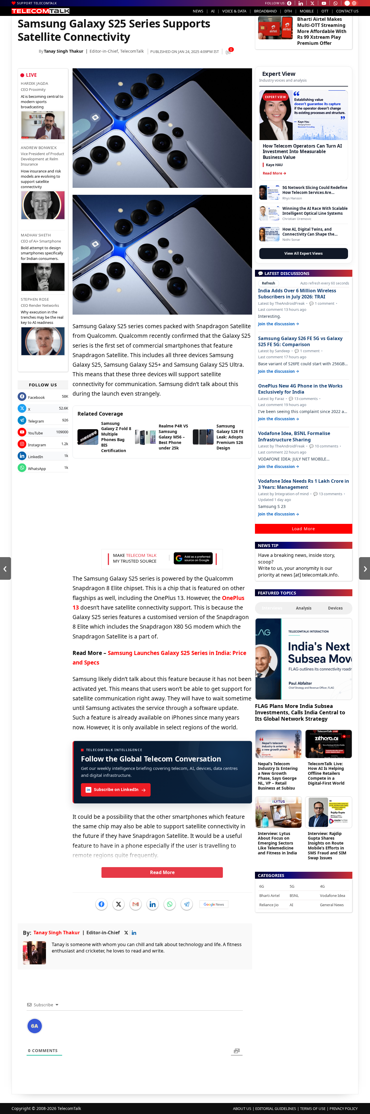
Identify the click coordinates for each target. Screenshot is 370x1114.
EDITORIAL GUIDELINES (275, 1108)
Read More (162, 872)
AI (212, 11)
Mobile (307, 11)
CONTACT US (347, 11)
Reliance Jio (269, 904)
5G (292, 886)
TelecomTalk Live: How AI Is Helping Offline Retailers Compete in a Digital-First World (326, 773)
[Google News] (213, 904)
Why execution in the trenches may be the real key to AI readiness (42, 317)
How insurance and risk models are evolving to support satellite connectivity (41, 179)
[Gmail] (135, 904)
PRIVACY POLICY (344, 1108)
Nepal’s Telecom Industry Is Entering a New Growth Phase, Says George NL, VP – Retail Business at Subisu (278, 776)
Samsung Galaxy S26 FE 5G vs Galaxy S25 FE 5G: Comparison (300, 341)
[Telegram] (187, 904)
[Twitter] (118, 904)
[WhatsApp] (169, 904)
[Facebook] (101, 904)
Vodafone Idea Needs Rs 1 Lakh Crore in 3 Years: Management (303, 484)
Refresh (268, 283)
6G (261, 886)
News (198, 11)
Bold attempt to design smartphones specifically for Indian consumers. (42, 253)
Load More (303, 528)
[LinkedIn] (152, 904)
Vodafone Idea (332, 895)
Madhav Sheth (36, 235)
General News (332, 904)
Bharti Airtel (269, 895)
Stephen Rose (35, 299)
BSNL (294, 895)
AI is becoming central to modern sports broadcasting (42, 101)
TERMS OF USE (312, 1108)
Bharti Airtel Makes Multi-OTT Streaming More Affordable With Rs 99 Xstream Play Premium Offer (322, 31)
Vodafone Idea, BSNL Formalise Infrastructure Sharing (294, 436)
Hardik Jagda (34, 83)
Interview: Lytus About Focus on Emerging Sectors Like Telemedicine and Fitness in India (277, 843)
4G (322, 886)
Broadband (265, 11)
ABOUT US (242, 1108)
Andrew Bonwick (39, 147)
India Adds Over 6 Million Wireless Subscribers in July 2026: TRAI (297, 294)
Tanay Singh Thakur (63, 51)
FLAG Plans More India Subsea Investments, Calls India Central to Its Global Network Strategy (300, 712)
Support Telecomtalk (37, 3)
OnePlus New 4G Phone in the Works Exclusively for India (300, 389)
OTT (324, 11)
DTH (288, 11)
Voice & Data (234, 11)
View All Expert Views (303, 253)
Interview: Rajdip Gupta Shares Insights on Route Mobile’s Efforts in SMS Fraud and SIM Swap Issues (327, 845)
